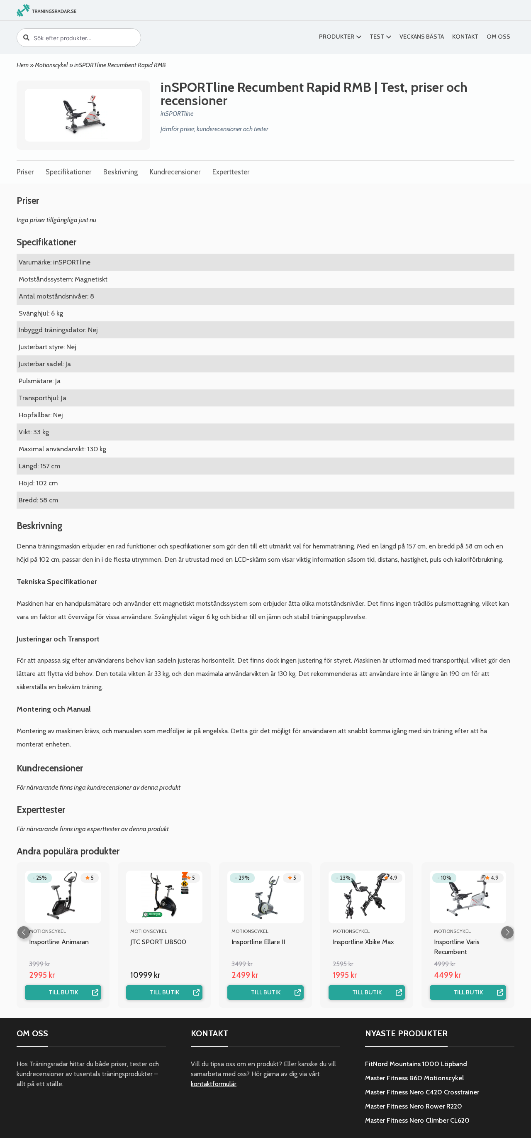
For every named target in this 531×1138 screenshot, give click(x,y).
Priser (25, 172)
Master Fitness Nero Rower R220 (413, 1106)
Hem (23, 65)
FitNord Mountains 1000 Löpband (416, 1064)
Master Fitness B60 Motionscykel (414, 1078)
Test (377, 36)
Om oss (498, 36)
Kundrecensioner (175, 172)
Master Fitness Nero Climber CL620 (417, 1120)
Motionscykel (51, 65)
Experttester (230, 172)
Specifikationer (68, 172)
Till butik (63, 992)
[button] (507, 932)
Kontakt (465, 36)
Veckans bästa (421, 36)
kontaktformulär (213, 1084)
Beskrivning (120, 172)
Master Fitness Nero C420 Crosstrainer (422, 1092)
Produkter (336, 36)
